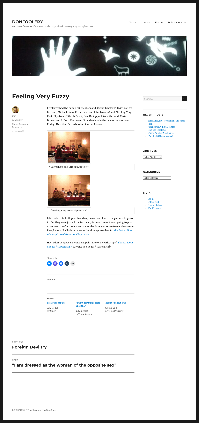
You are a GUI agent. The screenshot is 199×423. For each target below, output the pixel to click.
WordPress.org (155, 208)
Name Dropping (20, 124)
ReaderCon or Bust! (56, 303)
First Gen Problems (157, 130)
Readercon (17, 127)
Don (14, 116)
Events (159, 22)
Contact (145, 22)
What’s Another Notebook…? (161, 133)
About (132, 22)
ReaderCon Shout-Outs (115, 303)
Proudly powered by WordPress (42, 410)
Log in (151, 199)
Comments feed (155, 205)
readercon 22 (18, 131)
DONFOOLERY (27, 21)
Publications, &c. (177, 22)
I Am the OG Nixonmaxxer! (160, 136)
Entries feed (153, 202)
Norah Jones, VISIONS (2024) (161, 127)
